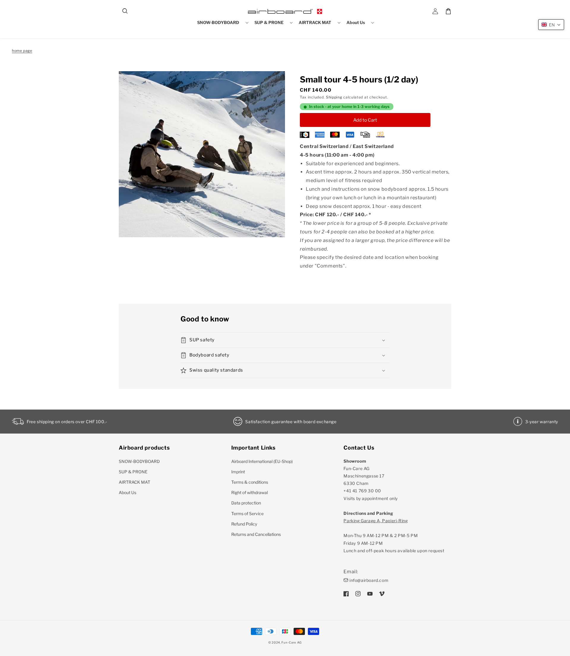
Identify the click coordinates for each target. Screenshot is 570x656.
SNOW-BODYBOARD (139, 461)
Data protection (246, 502)
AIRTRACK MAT (134, 482)
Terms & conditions (249, 482)
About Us (127, 492)
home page (22, 50)
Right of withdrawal (249, 492)
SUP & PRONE (133, 471)
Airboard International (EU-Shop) (262, 461)
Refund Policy (244, 523)
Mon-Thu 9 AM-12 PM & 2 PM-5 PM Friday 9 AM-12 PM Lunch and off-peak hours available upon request (393, 535)
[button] (125, 11)
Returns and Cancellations (256, 534)
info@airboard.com (368, 580)
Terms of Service (247, 513)
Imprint (238, 471)
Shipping (334, 97)
